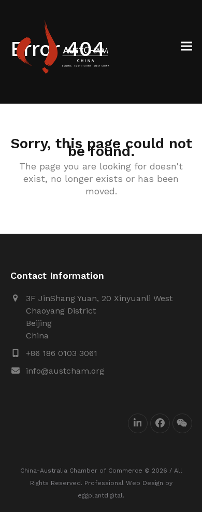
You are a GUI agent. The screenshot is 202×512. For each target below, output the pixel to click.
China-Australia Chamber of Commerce (81, 470)
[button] (186, 46)
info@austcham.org (65, 371)
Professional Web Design (123, 483)
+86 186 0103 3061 (61, 353)
